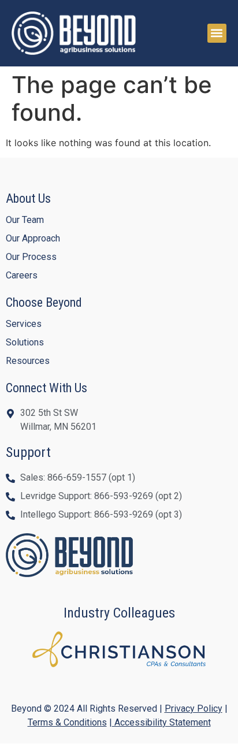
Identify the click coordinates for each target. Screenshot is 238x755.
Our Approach (33, 238)
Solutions (25, 342)
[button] (216, 33)
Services (24, 323)
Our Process (31, 256)
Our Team (25, 219)
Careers (22, 275)
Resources (28, 360)
